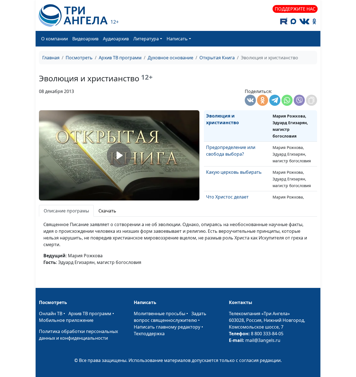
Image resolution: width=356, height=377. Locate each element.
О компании (54, 39)
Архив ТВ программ (120, 58)
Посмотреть (79, 58)
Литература (146, 39)
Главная (51, 58)
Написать (177, 39)
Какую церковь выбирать (234, 172)
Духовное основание (170, 58)
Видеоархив (85, 39)
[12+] (73, 15)
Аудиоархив (116, 39)
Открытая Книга (217, 58)
